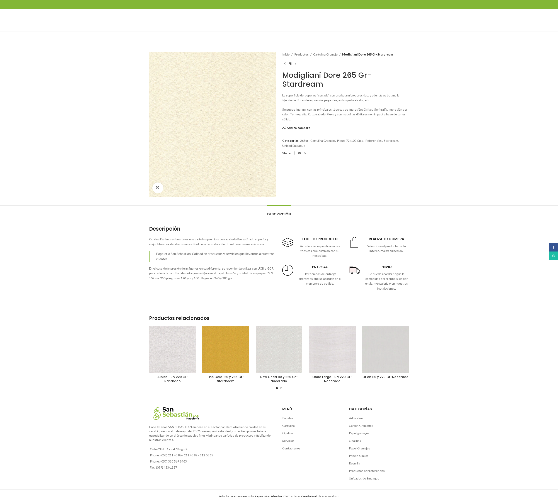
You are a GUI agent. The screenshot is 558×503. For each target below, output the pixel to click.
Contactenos (291, 448)
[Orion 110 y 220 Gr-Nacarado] (385, 349)
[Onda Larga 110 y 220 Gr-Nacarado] (332, 349)
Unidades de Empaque (364, 478)
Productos (301, 54)
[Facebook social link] (294, 153)
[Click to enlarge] (157, 187)
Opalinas (355, 440)
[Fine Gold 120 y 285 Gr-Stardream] (225, 349)
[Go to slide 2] (281, 388)
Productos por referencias (367, 471)
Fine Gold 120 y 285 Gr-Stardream (226, 379)
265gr (304, 140)
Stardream (391, 140)
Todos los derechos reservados (250, 496)
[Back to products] (290, 63)
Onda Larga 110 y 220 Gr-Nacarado (332, 379)
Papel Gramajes (359, 448)
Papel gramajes (359, 433)
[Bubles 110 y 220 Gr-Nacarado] (172, 349)
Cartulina (288, 425)
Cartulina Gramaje (325, 54)
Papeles (287, 418)
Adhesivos (356, 418)
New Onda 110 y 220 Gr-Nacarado (279, 379)
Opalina (287, 433)
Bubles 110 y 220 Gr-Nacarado (172, 379)
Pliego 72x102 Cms (350, 140)
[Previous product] (285, 63)
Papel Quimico (359, 455)
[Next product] (295, 63)
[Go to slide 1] (277, 388)
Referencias (373, 140)
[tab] (279, 212)
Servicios (288, 440)
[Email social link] (299, 153)
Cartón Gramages (361, 425)
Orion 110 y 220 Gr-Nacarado (385, 377)
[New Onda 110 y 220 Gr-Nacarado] (279, 349)
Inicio (286, 54)
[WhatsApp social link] (305, 153)
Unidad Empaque (293, 145)
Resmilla (354, 463)
